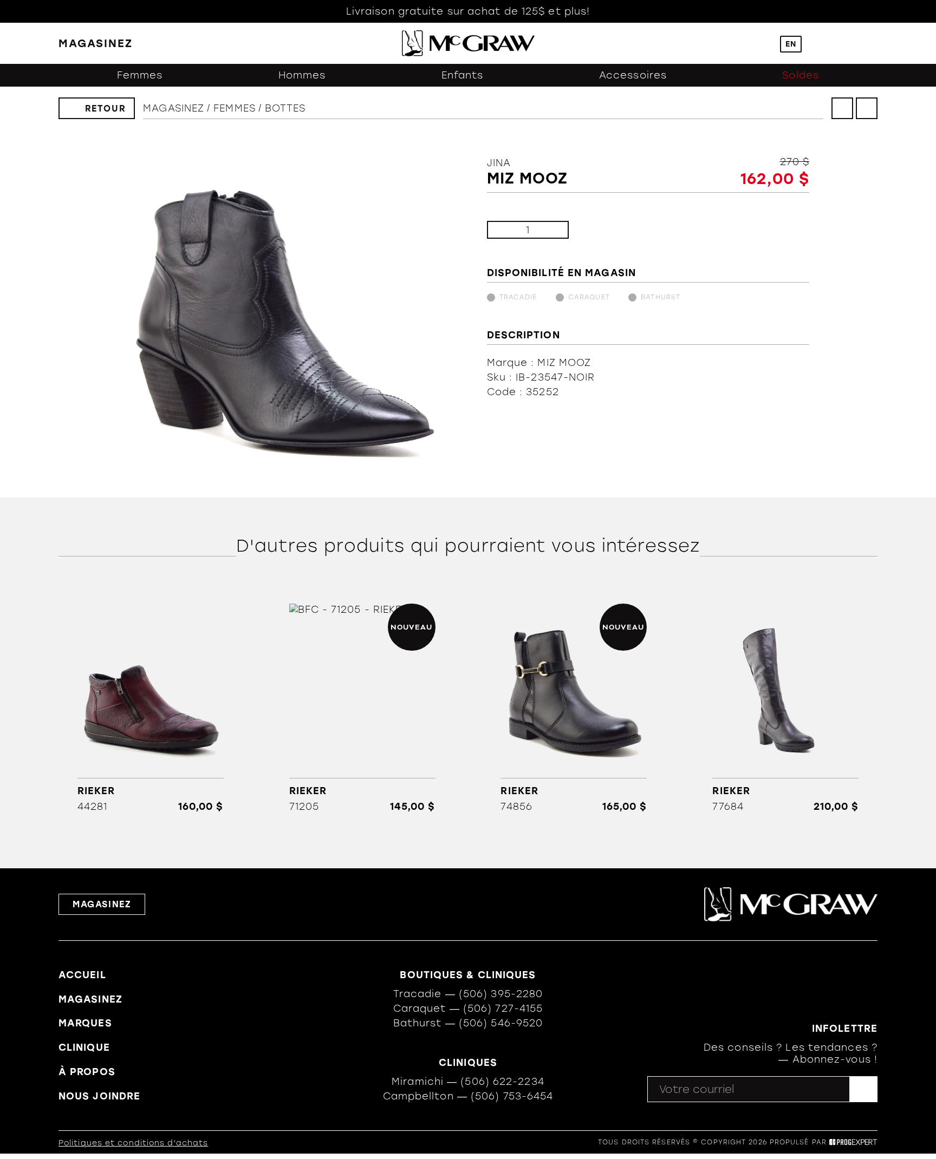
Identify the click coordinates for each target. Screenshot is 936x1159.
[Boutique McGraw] (468, 43)
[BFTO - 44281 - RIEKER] (150, 708)
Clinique (84, 1047)
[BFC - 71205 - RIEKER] (362, 708)
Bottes (285, 108)
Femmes (140, 75)
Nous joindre (99, 1096)
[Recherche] (761, 43)
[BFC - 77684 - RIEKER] (785, 708)
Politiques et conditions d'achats (133, 1143)
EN (790, 44)
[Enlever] (504, 230)
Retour (105, 108)
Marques (85, 1023)
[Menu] (872, 43)
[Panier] (847, 43)
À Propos (86, 1072)
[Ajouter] (552, 230)
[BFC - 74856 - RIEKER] (574, 708)
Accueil (82, 975)
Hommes (302, 75)
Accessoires (633, 75)
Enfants (462, 75)
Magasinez (173, 108)
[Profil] (821, 43)
